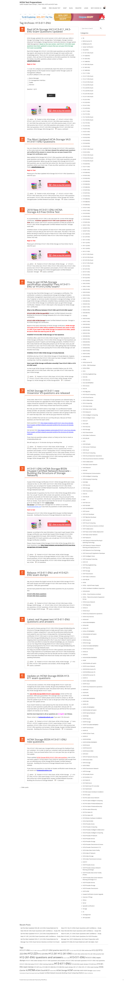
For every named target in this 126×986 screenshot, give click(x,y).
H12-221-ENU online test (84, 950)
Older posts (24, 787)
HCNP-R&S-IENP (78, 970)
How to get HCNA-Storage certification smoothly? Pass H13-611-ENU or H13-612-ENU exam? (49, 284)
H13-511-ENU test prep (27, 964)
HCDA (84, 359)
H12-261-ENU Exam (88, 93)
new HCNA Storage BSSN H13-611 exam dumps (45, 694)
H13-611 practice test (60, 448)
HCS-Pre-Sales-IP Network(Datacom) (93, 803)
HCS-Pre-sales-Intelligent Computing (93, 800)
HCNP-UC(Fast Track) (88, 733)
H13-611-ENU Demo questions (36, 594)
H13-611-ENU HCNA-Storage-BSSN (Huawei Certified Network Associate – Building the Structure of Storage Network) (49, 472)
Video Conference (88, 973)
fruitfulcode (31, 980)
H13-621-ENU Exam (62, 603)
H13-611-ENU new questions (59, 776)
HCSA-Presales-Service (89, 838)
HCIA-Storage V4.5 (48, 129)
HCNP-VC (85, 736)
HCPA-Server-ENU (87, 760)
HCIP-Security (86, 568)
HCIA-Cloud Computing (89, 394)
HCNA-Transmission (88, 649)
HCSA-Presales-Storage (89, 841)
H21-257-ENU (86, 237)
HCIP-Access (86, 511)
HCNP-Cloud (86, 684)
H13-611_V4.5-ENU (41, 121)
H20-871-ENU (86, 231)
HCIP (84, 499)
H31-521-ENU (86, 275)
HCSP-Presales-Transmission (90, 888)
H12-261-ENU (65, 953)
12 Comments (68, 729)
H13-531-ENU (86, 146)
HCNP (84, 660)
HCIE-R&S (85, 482)
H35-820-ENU (86, 348)
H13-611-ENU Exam (49, 264)
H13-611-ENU (68, 119)
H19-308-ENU (86, 199)
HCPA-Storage (86, 762)
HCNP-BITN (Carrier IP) (89, 675)
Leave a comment (62, 129)
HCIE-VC (85, 494)
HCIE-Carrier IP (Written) (89, 447)
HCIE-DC (85, 470)
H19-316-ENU (86, 213)
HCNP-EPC (85, 692)
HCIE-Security (86, 485)
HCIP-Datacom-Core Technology (91, 550)
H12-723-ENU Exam (88, 120)
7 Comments (52, 458)
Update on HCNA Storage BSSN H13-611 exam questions (48, 677)
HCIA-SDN (85, 423)
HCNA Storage (63, 378)
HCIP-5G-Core (86, 502)
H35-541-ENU (86, 333)
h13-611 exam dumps (55, 723)
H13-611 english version (40, 723)
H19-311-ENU (86, 207)
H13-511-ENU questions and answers (54, 960)
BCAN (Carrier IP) (87, 41)
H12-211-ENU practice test (52, 950)
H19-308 (44, 967)
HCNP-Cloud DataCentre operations (92, 687)
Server (84, 903)
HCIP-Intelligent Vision (89, 556)
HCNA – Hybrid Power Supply (91, 585)
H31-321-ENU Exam (88, 257)
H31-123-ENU (86, 248)
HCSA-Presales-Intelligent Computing (93, 833)
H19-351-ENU (86, 216)
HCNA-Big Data (87, 605)
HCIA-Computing (87, 403)
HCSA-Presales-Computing (90, 827)
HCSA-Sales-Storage (88, 856)
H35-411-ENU (86, 307)
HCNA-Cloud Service (88, 616)
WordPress (44, 980)
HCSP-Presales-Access (89, 865)
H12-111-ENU (86, 73)
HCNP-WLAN (86, 745)
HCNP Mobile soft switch (89, 663)
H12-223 (33, 953)
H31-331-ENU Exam (88, 260)
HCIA (44, 119)
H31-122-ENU (86, 242)
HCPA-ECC (85, 754)
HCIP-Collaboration (88, 529)
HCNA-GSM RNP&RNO (89, 622)
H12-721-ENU (86, 114)
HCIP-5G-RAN (86, 505)
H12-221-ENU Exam (88, 82)
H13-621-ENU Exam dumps (66, 607)
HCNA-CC (85, 608)
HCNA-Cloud (86, 611)
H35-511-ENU (86, 321)
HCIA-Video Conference (89, 435)
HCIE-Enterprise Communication (91, 473)
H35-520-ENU (86, 324)
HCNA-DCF (86, 619)
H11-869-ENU (86, 70)
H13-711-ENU (86, 166)
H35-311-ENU (86, 298)
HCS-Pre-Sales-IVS (87, 812)
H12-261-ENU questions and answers (41, 957)
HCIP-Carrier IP (87, 520)
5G (83, 38)
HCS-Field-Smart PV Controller (91, 786)
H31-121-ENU (86, 240)
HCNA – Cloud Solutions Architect (92, 594)
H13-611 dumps (32, 448)
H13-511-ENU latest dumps (33, 960)
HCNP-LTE (85, 704)
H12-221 (66, 950)
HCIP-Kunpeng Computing (90, 559)
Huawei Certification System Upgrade (93, 894)
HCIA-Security (86, 426)
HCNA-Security (87, 640)
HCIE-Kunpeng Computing (90, 479)
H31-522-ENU (86, 277)
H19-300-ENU (86, 172)
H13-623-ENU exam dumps (79, 964)
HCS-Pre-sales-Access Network (91, 798)
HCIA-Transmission (88, 432)
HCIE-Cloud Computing (89, 453)
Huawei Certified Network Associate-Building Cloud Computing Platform (62, 973)
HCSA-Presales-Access (89, 824)
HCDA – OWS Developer (89, 365)
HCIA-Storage (51, 119)
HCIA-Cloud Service (88, 397)
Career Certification (88, 47)
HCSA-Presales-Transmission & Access (93, 844)
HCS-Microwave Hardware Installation (93, 792)
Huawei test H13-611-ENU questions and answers (56, 650)
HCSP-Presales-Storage (89, 885)
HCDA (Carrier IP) (87, 362)
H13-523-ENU (86, 140)
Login (86, 8)
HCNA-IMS (85, 625)
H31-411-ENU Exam (88, 263)
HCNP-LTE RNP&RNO (88, 707)
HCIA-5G (85, 377)
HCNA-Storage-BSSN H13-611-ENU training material (54, 644)
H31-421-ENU (86, 266)
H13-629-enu (92, 964)
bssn (74, 721)
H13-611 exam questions (45, 448)
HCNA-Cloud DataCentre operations (92, 613)
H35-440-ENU (86, 312)
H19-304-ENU (86, 184)
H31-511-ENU (86, 272)
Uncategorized (87, 914)
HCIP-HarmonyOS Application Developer (94, 553)
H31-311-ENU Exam (88, 254)
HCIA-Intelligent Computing (90, 415)
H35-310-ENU (86, 292)
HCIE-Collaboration (88, 461)
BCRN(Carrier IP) (87, 44)
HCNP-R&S (86, 716)
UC (83, 912)
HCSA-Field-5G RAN (88, 821)
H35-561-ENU (86, 339)
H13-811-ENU (86, 169)
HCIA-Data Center (87, 406)
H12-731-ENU (86, 123)
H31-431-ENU (86, 269)
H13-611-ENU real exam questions (46, 197)
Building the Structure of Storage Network (42, 556)
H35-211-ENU (86, 286)
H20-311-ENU (86, 225)
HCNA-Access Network (89, 602)
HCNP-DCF (86, 689)
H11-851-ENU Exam (88, 64)
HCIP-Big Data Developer (89, 517)
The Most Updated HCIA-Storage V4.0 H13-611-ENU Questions (48, 140)
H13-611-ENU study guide (41, 456)
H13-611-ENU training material (58, 456)
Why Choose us (96, 8)
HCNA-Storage (60, 264)
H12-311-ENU (66, 957)
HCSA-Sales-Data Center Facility (91, 850)
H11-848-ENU (86, 61)
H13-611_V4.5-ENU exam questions (58, 121)
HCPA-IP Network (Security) (90, 757)
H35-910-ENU (86, 351)
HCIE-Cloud (86, 450)
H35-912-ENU (86, 353)
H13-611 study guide (48, 450)
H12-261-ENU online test (79, 954)
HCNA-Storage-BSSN (53, 380)
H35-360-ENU (86, 301)
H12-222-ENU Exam (88, 85)
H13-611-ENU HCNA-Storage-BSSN (37, 560)
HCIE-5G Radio (87, 444)
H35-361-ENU (86, 304)
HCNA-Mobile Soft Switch (89, 634)
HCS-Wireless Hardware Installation (92, 818)
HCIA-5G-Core (86, 380)
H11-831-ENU (86, 58)
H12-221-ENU (73, 950)
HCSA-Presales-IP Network (90, 835)
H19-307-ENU (86, 190)
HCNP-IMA (86, 701)
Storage (85, 909)
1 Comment (66, 380)
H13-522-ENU (86, 134)
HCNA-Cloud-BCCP (42, 970)
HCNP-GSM (86, 695)
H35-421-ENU (86, 310)
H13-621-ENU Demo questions (36, 596)
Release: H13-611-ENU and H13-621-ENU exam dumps (48, 574)
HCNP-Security (87, 719)
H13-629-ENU (86, 164)
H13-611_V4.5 (31, 121)
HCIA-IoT (85, 421)
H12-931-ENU (86, 126)
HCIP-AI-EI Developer (88, 514)
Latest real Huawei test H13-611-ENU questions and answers (48, 620)
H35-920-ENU (86, 356)
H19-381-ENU (86, 222)
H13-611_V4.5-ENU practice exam (56, 123)
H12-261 (53, 953)
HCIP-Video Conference (89, 576)
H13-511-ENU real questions (96, 960)
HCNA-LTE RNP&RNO (88, 631)
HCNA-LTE (85, 628)
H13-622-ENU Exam (88, 158)
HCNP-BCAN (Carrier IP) (89, 669)
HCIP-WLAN (86, 579)
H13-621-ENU (53, 607)
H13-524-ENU (86, 143)
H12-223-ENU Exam (88, 88)
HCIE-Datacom (87, 467)
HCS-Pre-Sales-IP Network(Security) (92, 806)
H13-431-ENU (86, 129)
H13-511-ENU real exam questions (76, 960)
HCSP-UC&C (86, 891)
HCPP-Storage (86, 771)
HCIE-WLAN (86, 497)
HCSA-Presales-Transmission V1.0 (92, 847)
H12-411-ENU (86, 105)
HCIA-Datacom (87, 412)
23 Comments (41, 562)
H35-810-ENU (86, 345)
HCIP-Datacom (87, 537)
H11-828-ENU (86, 55)
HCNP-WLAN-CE (87, 748)
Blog (71, 8)
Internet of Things (87, 897)
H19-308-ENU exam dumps (64, 967)
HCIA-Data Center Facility (89, 409)
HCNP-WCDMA (87, 739)
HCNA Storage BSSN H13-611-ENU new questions (47, 740)
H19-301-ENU (86, 175)
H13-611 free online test (34, 266)
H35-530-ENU (86, 327)
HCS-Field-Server (87, 783)
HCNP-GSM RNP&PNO (89, 698)
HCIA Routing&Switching (89, 374)
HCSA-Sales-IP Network (89, 853)
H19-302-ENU (86, 178)
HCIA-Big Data (86, 391)
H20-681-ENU (86, 228)
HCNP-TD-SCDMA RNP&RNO (90, 724)
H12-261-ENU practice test (96, 954)
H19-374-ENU (86, 219)
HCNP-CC (85, 678)
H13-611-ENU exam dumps (61, 452)
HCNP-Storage (36, 605)
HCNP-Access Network (89, 666)
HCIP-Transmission (88, 574)
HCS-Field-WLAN (87, 789)
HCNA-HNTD (53, 970)
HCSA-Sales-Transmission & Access (92, 859)
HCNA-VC (85, 654)
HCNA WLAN (86, 591)
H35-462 (85, 315)
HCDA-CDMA (86, 368)
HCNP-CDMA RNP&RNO (89, 681)
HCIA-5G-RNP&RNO (88, 383)
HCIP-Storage (86, 571)
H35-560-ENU (86, 336)
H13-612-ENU (60, 376)
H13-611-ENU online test (34, 195)
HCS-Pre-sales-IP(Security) (90, 809)
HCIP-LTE (85, 562)
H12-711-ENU (86, 111)
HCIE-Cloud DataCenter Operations (92, 456)
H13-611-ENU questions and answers (46, 268)
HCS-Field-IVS (86, 780)
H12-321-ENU (86, 99)
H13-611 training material (63, 450)
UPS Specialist (86, 917)
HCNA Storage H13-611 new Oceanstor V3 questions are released (48, 392)
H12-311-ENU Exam (88, 96)
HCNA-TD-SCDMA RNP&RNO (90, 646)
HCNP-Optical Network (89, 713)
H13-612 (46, 378)
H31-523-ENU (86, 280)
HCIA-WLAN (86, 438)
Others (84, 900)
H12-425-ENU (86, 108)
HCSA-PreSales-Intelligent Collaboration (93, 830)
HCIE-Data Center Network (90, 464)
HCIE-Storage (86, 488)
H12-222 (95, 950)
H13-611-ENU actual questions (42, 452)
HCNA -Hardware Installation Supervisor (94, 588)
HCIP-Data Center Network (90, 534)
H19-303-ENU (86, 181)
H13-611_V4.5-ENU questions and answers (51, 125)
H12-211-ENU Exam (88, 76)
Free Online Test (54, 8)
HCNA (57, 554)
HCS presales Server (88, 774)
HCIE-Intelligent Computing (90, 476)
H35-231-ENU (86, 289)
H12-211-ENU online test (36, 950)
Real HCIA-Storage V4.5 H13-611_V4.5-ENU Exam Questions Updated (49, 30)
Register (78, 8)
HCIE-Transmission (88, 491)
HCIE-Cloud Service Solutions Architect (93, 459)
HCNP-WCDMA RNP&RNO (90, 742)
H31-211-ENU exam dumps (90, 967)
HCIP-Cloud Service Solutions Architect (93, 526)
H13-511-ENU (86, 131)
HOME (44, 8)
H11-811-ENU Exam (88, 53)
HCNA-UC (85, 651)
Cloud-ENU (86, 50)
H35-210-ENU (86, 283)
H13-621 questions (42, 607)
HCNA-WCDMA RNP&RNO (90, 657)
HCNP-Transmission (88, 727)
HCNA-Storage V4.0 (63, 197)
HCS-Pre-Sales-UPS (88, 815)
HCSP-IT (85, 862)
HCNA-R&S (86, 637)
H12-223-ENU (43, 954)
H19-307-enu (38, 967)
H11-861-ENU (86, 67)
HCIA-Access (86, 386)
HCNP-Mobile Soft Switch (89, 710)
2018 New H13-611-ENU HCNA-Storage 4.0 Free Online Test (45, 211)
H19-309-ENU (86, 204)
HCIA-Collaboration (88, 400)
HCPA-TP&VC (86, 765)
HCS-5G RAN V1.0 (87, 777)
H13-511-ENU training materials (44, 964)
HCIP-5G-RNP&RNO (88, 508)
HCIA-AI (85, 388)
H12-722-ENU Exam (88, 117)
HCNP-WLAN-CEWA (88, 751)
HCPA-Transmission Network (90, 768)
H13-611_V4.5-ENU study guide (49, 127)
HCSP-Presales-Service (89, 882)
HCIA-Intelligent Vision (89, 418)
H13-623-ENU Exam (88, 161)
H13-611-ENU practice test (51, 195)
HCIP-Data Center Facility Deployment (93, 532)
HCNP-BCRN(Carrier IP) (89, 672)
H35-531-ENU (86, 330)
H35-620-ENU (86, 342)
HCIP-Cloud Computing (89, 523)
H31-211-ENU (86, 251)
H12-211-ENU (25, 950)
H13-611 (61, 119)
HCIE (84, 441)
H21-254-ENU (86, 234)
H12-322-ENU (86, 102)
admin (31, 119)
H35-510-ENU (86, 318)
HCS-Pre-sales (86, 795)
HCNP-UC (85, 730)
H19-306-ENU (86, 187)
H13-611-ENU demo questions (47, 558)
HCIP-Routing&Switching (89, 565)
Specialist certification (89, 906)
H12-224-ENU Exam (88, 91)
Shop (65, 8)
